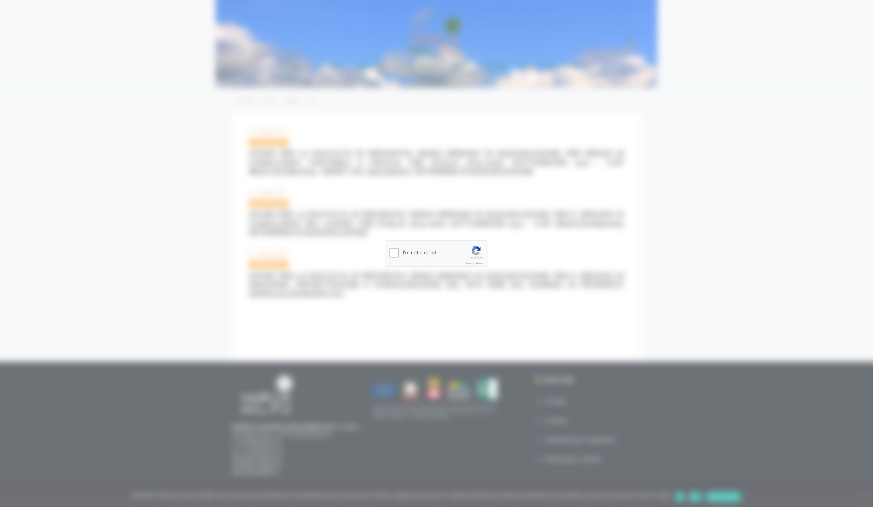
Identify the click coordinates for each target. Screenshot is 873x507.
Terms (480, 263)
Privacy (470, 263)
